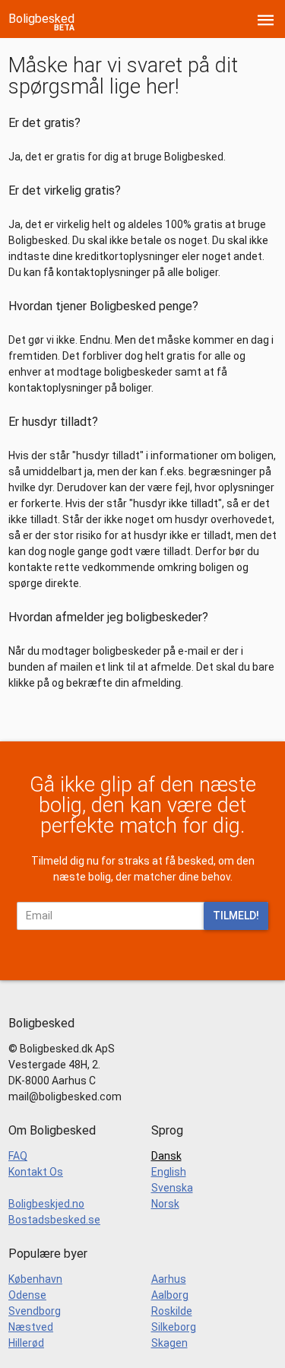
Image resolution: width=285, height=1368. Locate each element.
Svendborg (34, 1311)
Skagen (169, 1343)
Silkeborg (173, 1327)
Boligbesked (41, 18)
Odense (27, 1295)
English (168, 1172)
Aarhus (168, 1279)
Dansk (166, 1156)
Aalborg (169, 1295)
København (35, 1279)
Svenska (172, 1188)
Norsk (165, 1204)
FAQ (17, 1156)
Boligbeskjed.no (46, 1204)
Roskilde (171, 1311)
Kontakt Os (35, 1172)
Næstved (30, 1327)
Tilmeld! (236, 915)
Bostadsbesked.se (54, 1220)
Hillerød (26, 1343)
